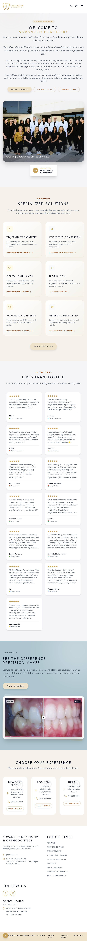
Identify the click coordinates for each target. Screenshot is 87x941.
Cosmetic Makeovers (56, 859)
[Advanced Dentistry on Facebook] (5, 893)
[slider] (43, 717)
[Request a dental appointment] (76, 6)
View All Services (42, 346)
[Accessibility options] (5, 935)
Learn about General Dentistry (61, 331)
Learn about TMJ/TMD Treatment (18, 253)
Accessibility (79, 935)
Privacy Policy (51, 936)
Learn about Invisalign (58, 292)
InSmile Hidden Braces (57, 871)
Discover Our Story (44, 89)
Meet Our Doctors (69, 89)
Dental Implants (54, 867)
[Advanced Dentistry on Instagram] (12, 893)
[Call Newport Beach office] (71, 6)
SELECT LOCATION (14, 809)
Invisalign (52, 863)
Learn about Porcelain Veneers (18, 331)
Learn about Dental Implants (17, 292)
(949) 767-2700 (12, 855)
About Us (51, 843)
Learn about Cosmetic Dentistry (61, 253)
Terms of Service (64, 936)
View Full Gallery (15, 686)
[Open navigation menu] (82, 6)
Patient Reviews (54, 851)
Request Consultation (19, 89)
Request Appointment (57, 875)
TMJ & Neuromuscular (57, 855)
